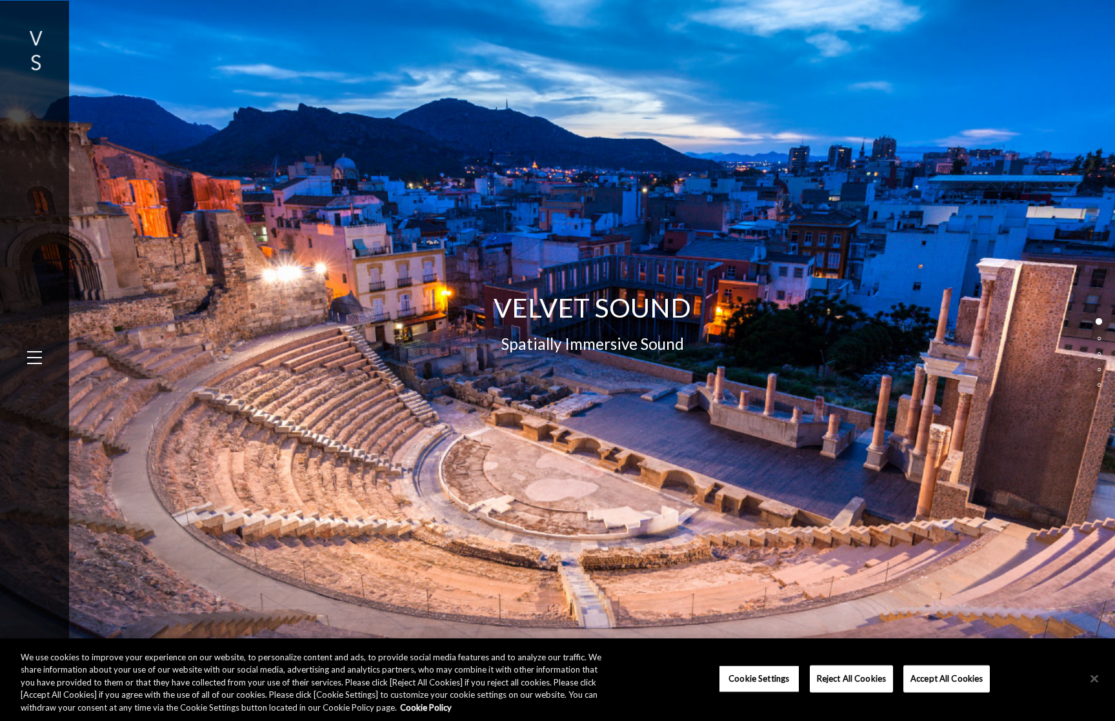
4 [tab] (1100, 376)
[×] (1094, 679)
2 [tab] (1100, 345)
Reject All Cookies (851, 678)
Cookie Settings (758, 678)
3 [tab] (1100, 361)
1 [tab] (1100, 330)
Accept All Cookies (946, 678)
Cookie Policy (426, 707)
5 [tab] (1100, 392)
